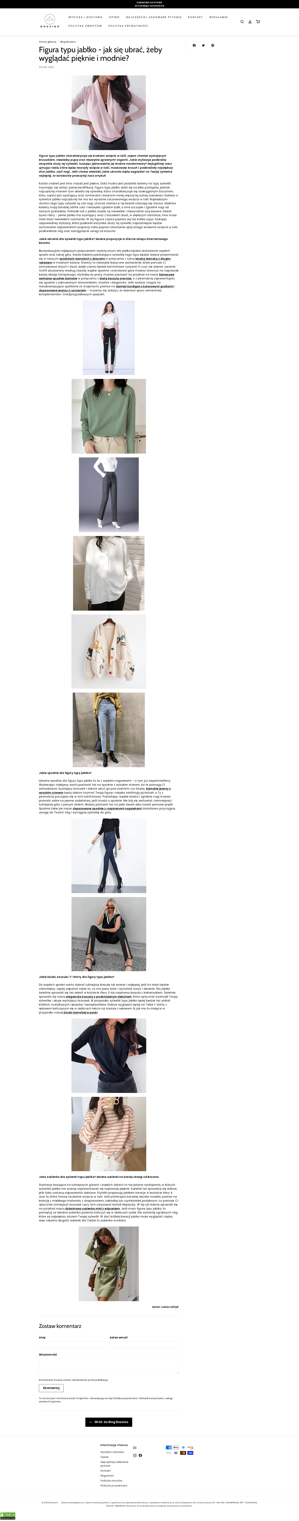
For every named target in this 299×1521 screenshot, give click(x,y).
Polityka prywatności (128, 26)
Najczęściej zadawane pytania (154, 17)
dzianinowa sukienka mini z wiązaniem (92, 1208)
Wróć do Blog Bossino (111, 1422)
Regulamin (218, 17)
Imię (42, 1337)
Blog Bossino (68, 41)
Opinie (114, 17)
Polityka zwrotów (85, 26)
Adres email (119, 1337)
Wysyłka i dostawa (86, 17)
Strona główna (47, 41)
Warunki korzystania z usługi (156, 1398)
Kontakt (195, 17)
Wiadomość (48, 1354)
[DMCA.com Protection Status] (8, 1519)
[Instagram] (134, 1455)
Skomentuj (51, 1388)
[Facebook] (140, 1455)
